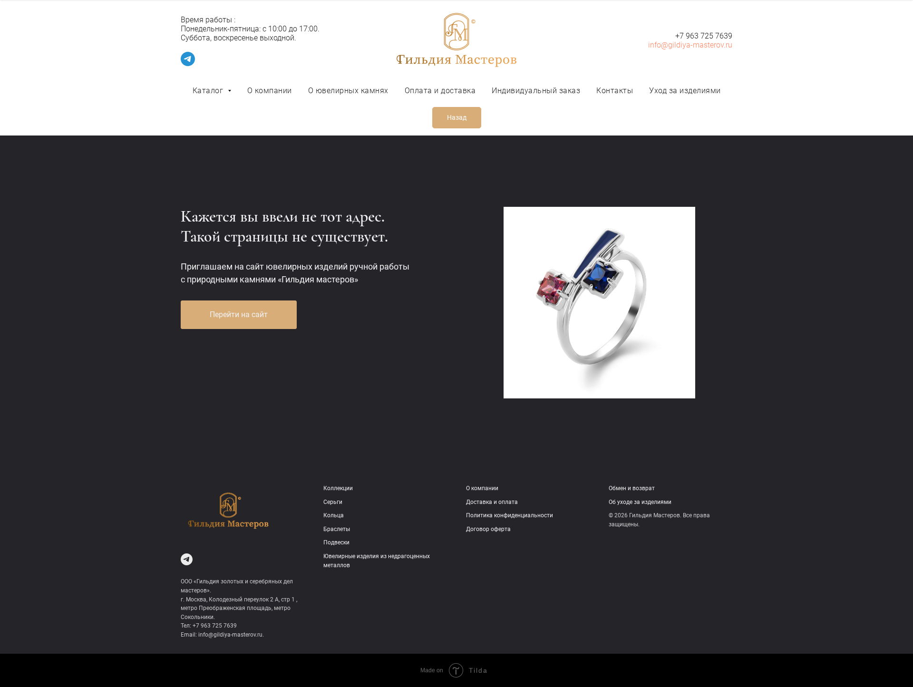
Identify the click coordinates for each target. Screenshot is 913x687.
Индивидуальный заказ (536, 90)
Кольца (333, 515)
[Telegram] (187, 559)
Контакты (614, 90)
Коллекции (338, 488)
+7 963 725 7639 (703, 35)
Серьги (332, 502)
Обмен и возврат (632, 488)
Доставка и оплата (492, 502)
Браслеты (336, 529)
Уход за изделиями (685, 90)
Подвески (336, 542)
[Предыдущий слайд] (21, 302)
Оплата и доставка (440, 90)
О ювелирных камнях (348, 90)
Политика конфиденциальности (509, 515)
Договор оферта (488, 529)
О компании (269, 90)
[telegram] (188, 63)
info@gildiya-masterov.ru (690, 44)
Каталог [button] (209, 90)
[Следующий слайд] (891, 302)
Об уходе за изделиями (640, 502)
